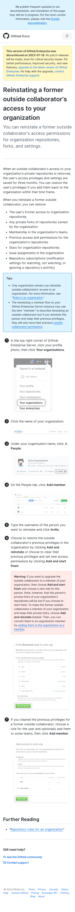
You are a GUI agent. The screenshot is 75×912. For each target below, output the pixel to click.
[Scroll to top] (66, 903)
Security (53, 889)
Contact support (17, 862)
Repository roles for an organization (36, 829)
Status (64, 889)
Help (5, 892)
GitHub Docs (20, 36)
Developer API (49, 892)
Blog (32, 896)
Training (64, 892)
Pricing (35, 892)
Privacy (42, 889)
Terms (31, 889)
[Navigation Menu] (67, 36)
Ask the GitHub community (24, 857)
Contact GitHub (19, 892)
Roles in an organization (28, 297)
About (41, 896)
